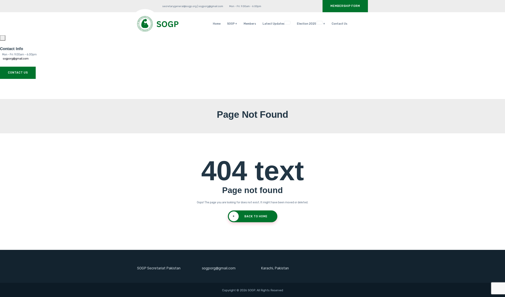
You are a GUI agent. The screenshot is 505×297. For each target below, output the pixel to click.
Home (217, 23)
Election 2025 (309, 23)
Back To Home (250, 216)
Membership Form (345, 6)
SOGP (231, 23)
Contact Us (339, 23)
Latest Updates (276, 23)
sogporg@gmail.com (15, 58)
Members (250, 23)
